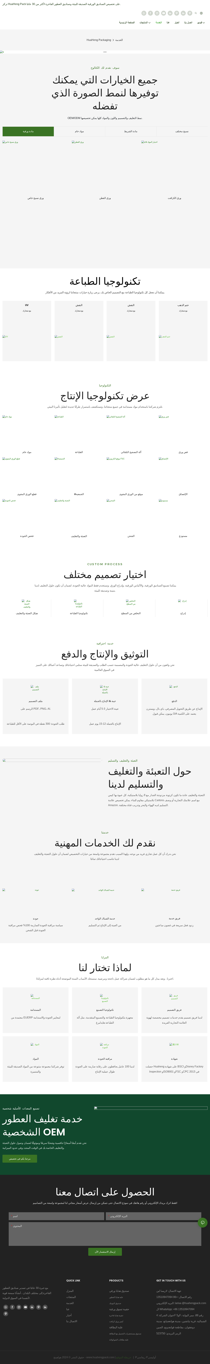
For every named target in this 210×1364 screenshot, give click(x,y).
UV (27, 305)
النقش (79, 305)
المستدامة (35, 1010)
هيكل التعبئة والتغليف (27, 613)
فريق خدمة (174, 918)
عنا (68, 1309)
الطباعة (79, 452)
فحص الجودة (26, 536)
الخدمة (119, 40)
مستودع (183, 536)
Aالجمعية (79, 494)
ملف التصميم (35, 701)
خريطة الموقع (124, 1357)
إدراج (183, 613)
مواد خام (26, 452)
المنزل (70, 1291)
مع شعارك (27, 310)
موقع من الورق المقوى (131, 494)
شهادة (174, 1058)
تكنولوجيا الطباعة (79, 613)
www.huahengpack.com (100, 1357)
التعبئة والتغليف (79, 536)
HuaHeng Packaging (99, 40)
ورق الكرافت (174, 198)
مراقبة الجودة (105, 1058)
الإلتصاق (183, 494)
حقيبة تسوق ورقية (119, 1309)
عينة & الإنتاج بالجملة (105, 701)
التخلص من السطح (131, 613)
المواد (36, 1058)
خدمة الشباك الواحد (105, 918)
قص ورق (183, 452)
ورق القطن (105, 198)
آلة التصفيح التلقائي (131, 452)
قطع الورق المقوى (26, 494)
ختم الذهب (183, 305)
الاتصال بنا (71, 1321)
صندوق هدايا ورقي (119, 1291)
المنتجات (71, 1297)
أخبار (69, 1315)
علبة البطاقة (116, 1327)
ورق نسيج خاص (36, 198)
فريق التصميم (174, 1010)
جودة (35, 918)
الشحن (131, 536)
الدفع (174, 701)
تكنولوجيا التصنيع (105, 1010)
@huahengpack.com (194, 1303)
